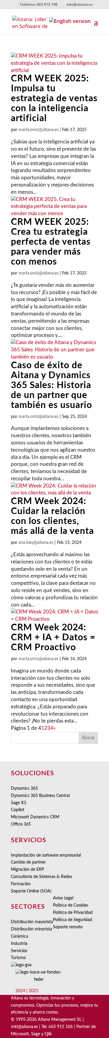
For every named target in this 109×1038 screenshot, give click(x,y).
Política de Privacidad (73, 913)
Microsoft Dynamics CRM (35, 817)
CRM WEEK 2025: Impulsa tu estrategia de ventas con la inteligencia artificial (54, 98)
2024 (20, 991)
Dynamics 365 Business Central (40, 796)
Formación (21, 884)
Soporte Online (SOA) (31, 891)
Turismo (18, 958)
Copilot (17, 810)
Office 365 (21, 824)
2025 (33, 991)
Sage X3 (18, 803)
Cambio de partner (28, 862)
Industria (19, 944)
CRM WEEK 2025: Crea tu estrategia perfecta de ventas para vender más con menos (51, 242)
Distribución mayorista (32, 922)
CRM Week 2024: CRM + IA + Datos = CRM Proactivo (53, 637)
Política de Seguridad (72, 920)
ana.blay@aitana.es (35, 543)
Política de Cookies (70, 905)
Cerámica (19, 936)
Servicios (19, 951)
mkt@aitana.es (24, 1027)
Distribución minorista (31, 929)
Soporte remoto (68, 927)
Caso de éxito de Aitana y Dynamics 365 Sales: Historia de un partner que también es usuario (51, 385)
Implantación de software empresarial (46, 855)
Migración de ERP (27, 869)
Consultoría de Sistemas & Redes (41, 877)
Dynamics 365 (24, 788)
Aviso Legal (63, 898)
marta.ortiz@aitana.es (38, 130)
